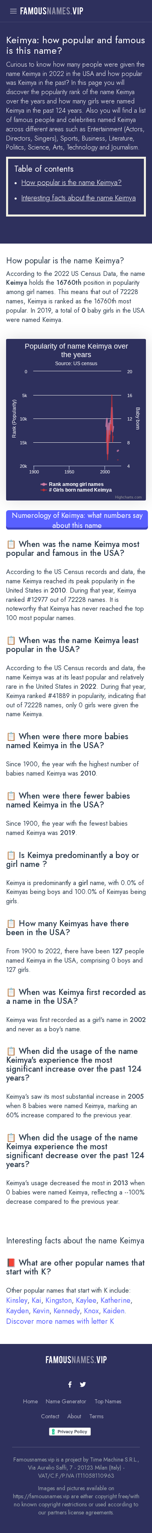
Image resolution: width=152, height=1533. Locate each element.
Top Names (107, 1401)
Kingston (58, 1300)
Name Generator (66, 1401)
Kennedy (67, 1311)
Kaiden (113, 1311)
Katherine (116, 1300)
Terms (96, 1416)
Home (30, 1401)
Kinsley (17, 1300)
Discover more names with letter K (60, 1321)
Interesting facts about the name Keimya (78, 198)
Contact (50, 1416)
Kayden (17, 1311)
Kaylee (86, 1300)
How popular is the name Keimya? (71, 182)
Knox (91, 1311)
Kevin (41, 1311)
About (74, 1416)
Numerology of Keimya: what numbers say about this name (77, 520)
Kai (36, 1300)
